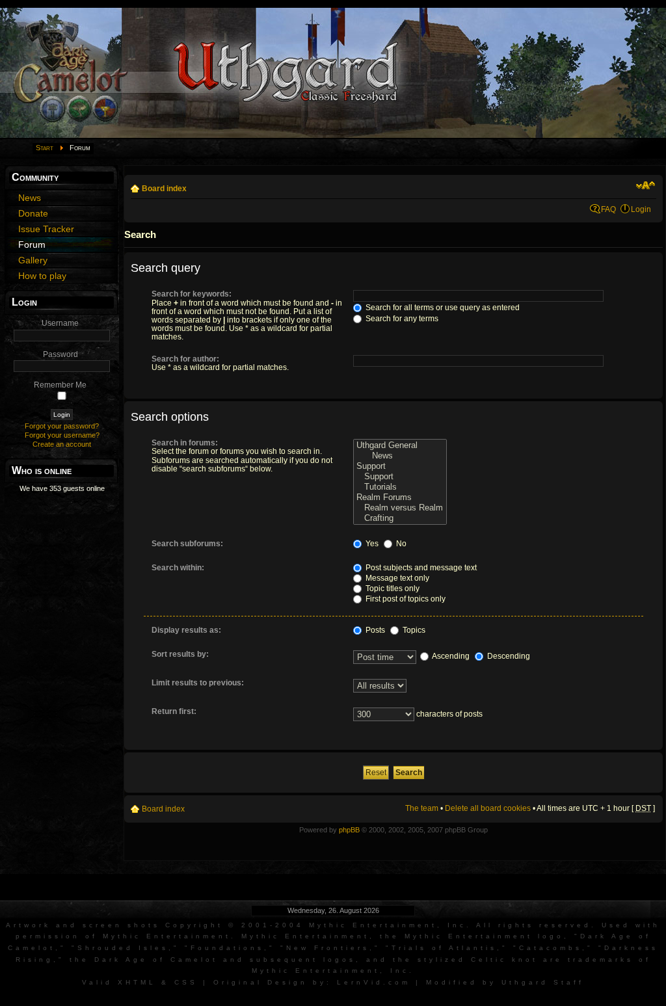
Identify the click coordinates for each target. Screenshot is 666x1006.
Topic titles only (392, 588)
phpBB (349, 830)
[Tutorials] (400, 487)
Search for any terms (401, 318)
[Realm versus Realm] (400, 508)
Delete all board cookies (488, 808)
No (400, 543)
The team (421, 808)
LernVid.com (373, 982)
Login (641, 209)
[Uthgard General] (400, 445)
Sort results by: (180, 654)
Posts (374, 630)
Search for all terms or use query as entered (442, 307)
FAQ (608, 209)
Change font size (645, 185)
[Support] (400, 466)
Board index (164, 188)
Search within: (178, 567)
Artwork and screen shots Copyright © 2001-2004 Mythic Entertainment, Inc (236, 925)
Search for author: (185, 359)
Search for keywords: (192, 293)
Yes (371, 543)
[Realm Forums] (400, 497)
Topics (413, 630)
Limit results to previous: (198, 682)
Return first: (174, 711)
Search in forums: (185, 442)
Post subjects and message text (420, 567)
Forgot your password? (62, 426)
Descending (507, 656)
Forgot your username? (62, 435)
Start (44, 148)
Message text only (396, 578)
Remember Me (60, 385)
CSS (186, 982)
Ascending (450, 656)
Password (60, 354)
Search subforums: (187, 543)
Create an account (62, 444)
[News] (400, 456)
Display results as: (186, 630)
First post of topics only (405, 598)
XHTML (137, 982)
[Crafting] (400, 518)
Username (60, 323)
